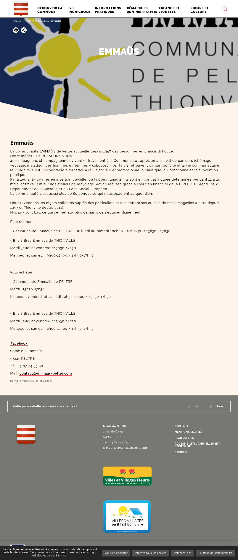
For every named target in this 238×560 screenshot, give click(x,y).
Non (220, 406)
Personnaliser (182, 552)
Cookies (181, 452)
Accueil (17, 21)
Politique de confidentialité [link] (215, 552)
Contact (182, 426)
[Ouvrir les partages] (24, 30)
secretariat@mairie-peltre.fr (132, 447)
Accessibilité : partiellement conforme (197, 445)
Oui (197, 406)
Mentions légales (188, 431)
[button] (16, 30)
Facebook (19, 343)
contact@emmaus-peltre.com (46, 373)
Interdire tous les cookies (150, 552)
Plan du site (184, 437)
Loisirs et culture (36, 21)
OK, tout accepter (116, 552)
